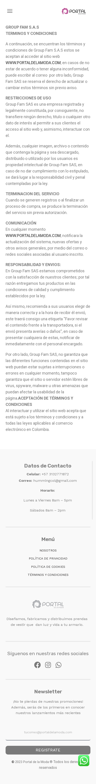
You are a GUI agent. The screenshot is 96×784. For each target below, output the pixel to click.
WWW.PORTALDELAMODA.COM (33, 62)
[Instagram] (48, 665)
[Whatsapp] (58, 665)
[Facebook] (37, 665)
